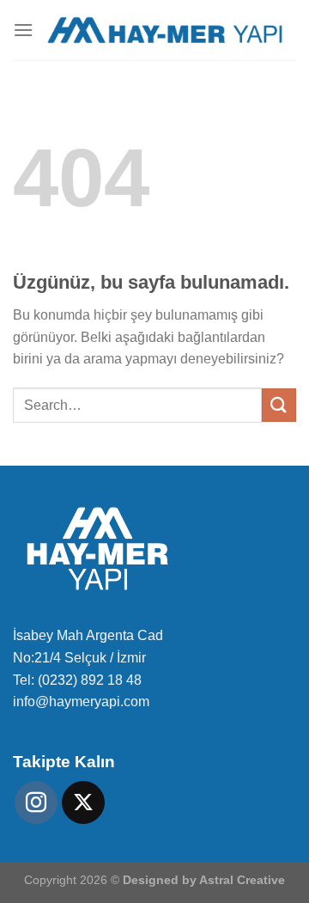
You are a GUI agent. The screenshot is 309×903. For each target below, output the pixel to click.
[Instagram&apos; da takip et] (36, 802)
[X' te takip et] (83, 802)
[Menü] (23, 30)
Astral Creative (242, 880)
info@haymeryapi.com (81, 701)
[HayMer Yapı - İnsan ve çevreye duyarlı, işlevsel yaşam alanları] (164, 30)
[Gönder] (279, 405)
